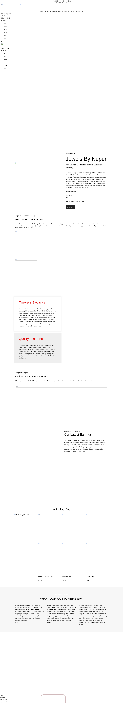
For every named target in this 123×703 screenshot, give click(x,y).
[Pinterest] (26, 687)
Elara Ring (90, 577)
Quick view (45, 573)
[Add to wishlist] (54, 573)
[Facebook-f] (21, 687)
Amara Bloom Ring (45, 577)
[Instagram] (17, 687)
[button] (40, 573)
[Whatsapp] (56, 698)
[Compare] (49, 573)
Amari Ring (66, 577)
